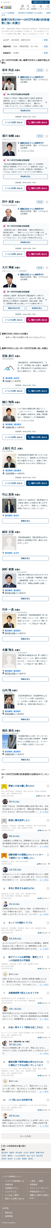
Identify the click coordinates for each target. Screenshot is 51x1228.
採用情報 (9, 1216)
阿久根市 (19, 1153)
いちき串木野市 (19, 1156)
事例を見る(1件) (14, 308)
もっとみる (25, 1136)
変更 (46, 40)
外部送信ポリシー (37, 1191)
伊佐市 (3, 1159)
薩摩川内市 (25, 77)
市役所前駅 (10, 473)
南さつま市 (31, 1156)
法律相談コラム (11, 1188)
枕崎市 (11, 1153)
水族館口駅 (10, 427)
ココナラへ (7, 2)
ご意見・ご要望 (36, 1181)
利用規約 (33, 1184)
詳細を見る (25, 521)
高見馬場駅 (9, 714)
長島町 (24, 1159)
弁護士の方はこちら (40, 2)
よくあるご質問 (11, 1195)
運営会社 (9, 1213)
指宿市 (32, 1153)
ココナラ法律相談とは (14, 1181)
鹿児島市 (17, 424)
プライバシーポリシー (39, 1188)
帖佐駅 (8, 381)
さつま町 (17, 1159)
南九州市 (39, 1156)
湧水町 (30, 1159)
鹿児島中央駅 (10, 593)
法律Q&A (9, 1184)
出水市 (16, 553)
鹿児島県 (9, 378)
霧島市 (10, 1156)
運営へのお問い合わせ (14, 1199)
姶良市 (16, 378)
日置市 (3, 1156)
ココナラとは (10, 1191)
